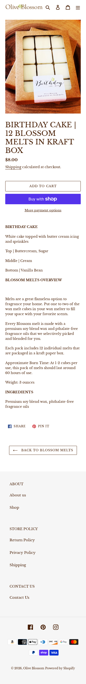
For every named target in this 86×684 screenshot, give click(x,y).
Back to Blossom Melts (46, 450)
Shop (14, 507)
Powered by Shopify (60, 668)
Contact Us (19, 597)
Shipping (13, 167)
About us (18, 495)
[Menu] (78, 7)
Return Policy (22, 540)
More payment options (43, 210)
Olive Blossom (33, 668)
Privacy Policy (23, 552)
